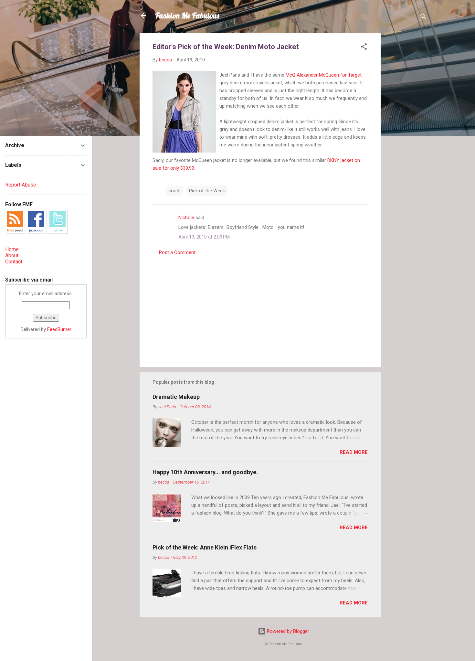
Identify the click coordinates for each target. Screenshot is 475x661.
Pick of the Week (207, 191)
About (11, 255)
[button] (364, 48)
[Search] (423, 17)
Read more (354, 452)
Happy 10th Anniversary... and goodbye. (205, 472)
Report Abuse (20, 185)
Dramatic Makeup (176, 396)
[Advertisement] (406, 130)
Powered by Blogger (287, 631)
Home (12, 249)
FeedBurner (59, 329)
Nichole (186, 217)
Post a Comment (177, 252)
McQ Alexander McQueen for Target (324, 75)
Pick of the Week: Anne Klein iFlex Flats (205, 547)
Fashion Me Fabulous (187, 15)
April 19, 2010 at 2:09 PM (204, 237)
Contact (13, 262)
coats (174, 191)
